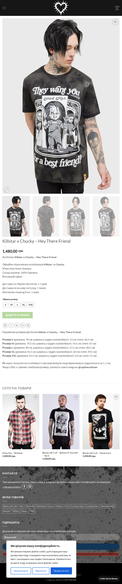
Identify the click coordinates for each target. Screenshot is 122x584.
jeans (51, 506)
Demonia (30, 506)
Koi (67, 506)
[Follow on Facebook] (24, 486)
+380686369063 (11, 487)
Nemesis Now (108, 506)
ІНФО (78, 575)
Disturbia (41, 506)
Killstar (59, 506)
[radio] (5, 304)
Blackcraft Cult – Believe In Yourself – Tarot (60, 454)
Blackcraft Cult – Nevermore (97, 453)
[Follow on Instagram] (30, 486)
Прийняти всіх (61, 570)
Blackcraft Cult (10, 506)
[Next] (113, 105)
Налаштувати (21, 570)
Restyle (6, 511)
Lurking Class (77, 506)
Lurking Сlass (93, 506)
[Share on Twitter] (16, 325)
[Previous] (9, 105)
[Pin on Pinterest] (28, 325)
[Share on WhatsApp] (5, 325)
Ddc (21, 506)
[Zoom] (6, 190)
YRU (32, 511)
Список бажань (109, 579)
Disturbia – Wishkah (12, 453)
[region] (41, 559)
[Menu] (4, 8)
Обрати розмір (10, 299)
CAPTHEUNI (70, 579)
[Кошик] (117, 8)
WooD (24, 511)
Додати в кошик (18, 315)
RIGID (16, 511)
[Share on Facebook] (11, 325)
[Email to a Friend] (22, 325)
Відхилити (40, 570)
